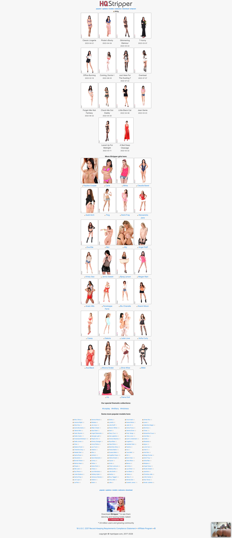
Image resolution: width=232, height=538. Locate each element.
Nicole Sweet (148, 469)
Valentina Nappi (148, 425)
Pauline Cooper (90, 185)
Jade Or (128, 425)
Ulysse (111, 460)
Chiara (93, 469)
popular (98, 9)
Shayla (76, 466)
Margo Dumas (148, 455)
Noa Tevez (147, 479)
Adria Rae (147, 460)
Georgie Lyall (95, 436)
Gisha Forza (130, 428)
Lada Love (125, 338)
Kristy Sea (90, 277)
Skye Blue (112, 441)
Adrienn (93, 455)
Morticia (146, 428)
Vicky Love (129, 436)
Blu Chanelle (125, 306)
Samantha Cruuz (149, 433)
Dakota (108, 338)
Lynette (111, 422)
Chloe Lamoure (113, 466)
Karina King (77, 477)
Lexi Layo (77, 479)
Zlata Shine (112, 444)
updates (105, 9)
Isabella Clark (130, 444)
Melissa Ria (112, 469)
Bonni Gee (129, 458)
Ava (127, 449)
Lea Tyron (94, 447)
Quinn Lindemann (131, 439)
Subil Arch (90, 215)
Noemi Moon (143, 306)
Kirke (75, 444)
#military (115, 408)
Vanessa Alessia (96, 477)
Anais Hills (90, 306)
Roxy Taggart (113, 477)
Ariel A (146, 449)
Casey (90, 338)
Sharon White (113, 428)
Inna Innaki (129, 419)
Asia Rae (146, 436)
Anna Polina (95, 444)
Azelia (145, 439)
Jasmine (146, 471)
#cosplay (106, 408)
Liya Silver (129, 469)
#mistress (124, 408)
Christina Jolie (148, 474)
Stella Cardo (78, 436)
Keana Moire (130, 422)
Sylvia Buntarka (79, 428)
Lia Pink (76, 482)
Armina (128, 466)
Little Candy (147, 477)
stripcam (133, 9)
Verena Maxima (113, 439)
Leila (110, 482)
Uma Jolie (112, 479)
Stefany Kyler (95, 474)
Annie (110, 463)
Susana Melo (113, 452)
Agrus (145, 444)
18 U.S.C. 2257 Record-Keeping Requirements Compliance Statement (106, 528)
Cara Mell (129, 452)
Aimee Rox (147, 419)
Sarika (111, 419)
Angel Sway (147, 466)
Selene (93, 479)
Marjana (146, 463)
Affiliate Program (145, 528)
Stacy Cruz (112, 433)
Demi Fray (125, 215)
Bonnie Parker (78, 460)
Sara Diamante (95, 458)
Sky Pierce (77, 471)
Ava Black (90, 368)
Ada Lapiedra (113, 436)
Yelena (128, 474)
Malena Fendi (78, 447)
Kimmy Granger (96, 441)
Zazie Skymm (78, 433)
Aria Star (146, 452)
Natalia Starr (78, 452)
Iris (107, 397)
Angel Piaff (143, 247)
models (111, 9)
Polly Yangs (129, 433)
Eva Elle (90, 247)
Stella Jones (78, 441)
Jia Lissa (94, 425)
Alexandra (77, 458)
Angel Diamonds (96, 433)
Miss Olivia (77, 419)
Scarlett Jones (130, 482)
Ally (125, 247)
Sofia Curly (143, 338)
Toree (145, 430)
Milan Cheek (95, 428)
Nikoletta (146, 441)
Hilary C (128, 477)
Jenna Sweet (107, 277)
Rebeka (93, 422)
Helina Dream (113, 458)
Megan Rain (143, 277)
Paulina (128, 447)
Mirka (125, 185)
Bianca (128, 463)
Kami (110, 430)
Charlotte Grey (78, 449)
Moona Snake (108, 368)
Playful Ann (94, 439)
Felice (93, 463)
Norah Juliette (148, 482)
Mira (92, 452)
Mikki (143, 368)
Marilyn (111, 474)
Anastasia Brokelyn (80, 439)
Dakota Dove (130, 430)
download (125, 9)
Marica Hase (78, 463)
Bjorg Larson (125, 277)
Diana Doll (125, 397)
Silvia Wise (125, 368)
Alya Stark (94, 430)
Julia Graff (112, 425)
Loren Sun (147, 447)
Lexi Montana (95, 471)
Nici (107, 247)
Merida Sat (129, 479)
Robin (93, 482)
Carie (107, 185)
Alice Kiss (77, 425)
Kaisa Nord (94, 466)
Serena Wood (95, 419)
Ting (108, 215)
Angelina (129, 441)
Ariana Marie (113, 449)
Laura (145, 422)
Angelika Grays (113, 455)
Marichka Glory (113, 447)
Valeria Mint (77, 430)
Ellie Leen (77, 469)
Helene (93, 449)
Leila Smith (112, 471)
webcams (118, 9)
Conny (93, 460)
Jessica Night (78, 422)
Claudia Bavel (143, 185)
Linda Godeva (78, 474)
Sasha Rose (77, 455)
